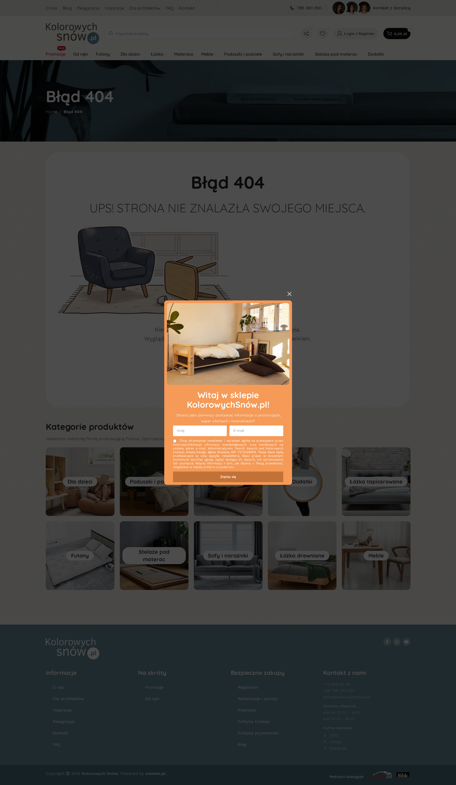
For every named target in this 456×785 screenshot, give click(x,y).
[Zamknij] (289, 293)
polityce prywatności (219, 467)
